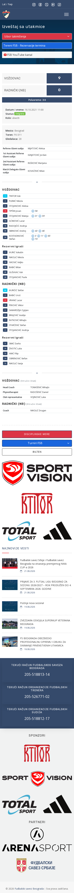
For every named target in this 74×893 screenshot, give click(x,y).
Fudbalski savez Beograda (29, 888)
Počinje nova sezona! (32, 603)
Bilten (37, 452)
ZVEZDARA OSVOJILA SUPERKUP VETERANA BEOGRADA (45, 622)
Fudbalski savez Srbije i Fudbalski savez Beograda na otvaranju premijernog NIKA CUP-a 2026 (43, 563)
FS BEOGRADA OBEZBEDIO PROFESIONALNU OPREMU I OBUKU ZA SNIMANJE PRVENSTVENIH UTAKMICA (43, 642)
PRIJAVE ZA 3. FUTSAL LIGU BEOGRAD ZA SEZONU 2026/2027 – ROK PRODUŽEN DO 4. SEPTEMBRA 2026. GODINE (45, 585)
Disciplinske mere (37, 434)
